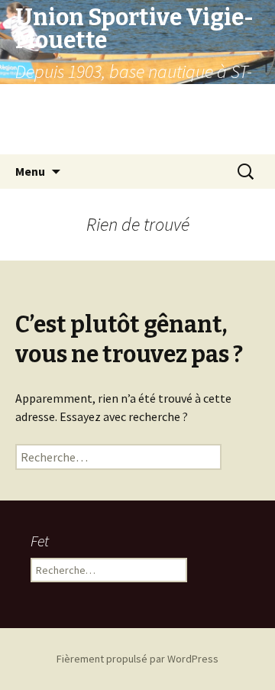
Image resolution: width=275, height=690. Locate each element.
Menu (30, 171)
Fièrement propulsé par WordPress (137, 659)
